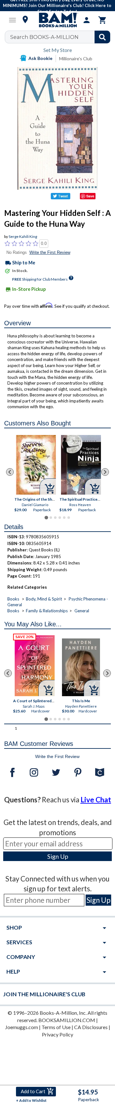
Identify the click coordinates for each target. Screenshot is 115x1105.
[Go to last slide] (10, 472)
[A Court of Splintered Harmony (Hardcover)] (35, 665)
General (81, 610)
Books (13, 598)
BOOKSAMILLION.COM (66, 1020)
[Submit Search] (102, 37)
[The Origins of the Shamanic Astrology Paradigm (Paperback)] (36, 465)
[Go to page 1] (46, 517)
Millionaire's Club (75, 58)
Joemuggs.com (21, 1027)
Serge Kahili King (23, 236)
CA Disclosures (91, 1027)
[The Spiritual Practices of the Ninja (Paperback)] (81, 465)
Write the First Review (49, 252)
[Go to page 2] (51, 517)
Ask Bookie (40, 58)
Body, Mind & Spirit (44, 598)
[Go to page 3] (55, 517)
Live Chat (95, 799)
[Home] (57, 20)
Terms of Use (56, 1027)
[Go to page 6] (68, 517)
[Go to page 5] (64, 517)
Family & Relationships (47, 610)
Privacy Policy (57, 1034)
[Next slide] (105, 472)
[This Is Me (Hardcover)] (81, 667)
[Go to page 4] (59, 517)
